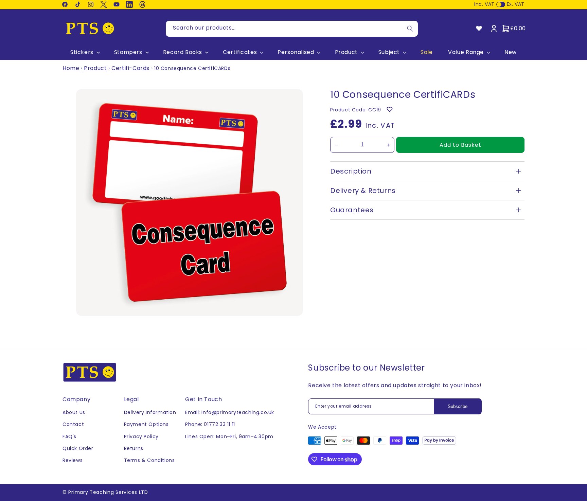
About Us (74, 412)
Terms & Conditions (149, 460)
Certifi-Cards (130, 68)
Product (346, 52)
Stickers (81, 52)
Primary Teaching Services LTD (108, 492)
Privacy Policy (141, 436)
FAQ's (69, 436)
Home (71, 68)
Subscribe (457, 406)
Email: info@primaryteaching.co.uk (229, 412)
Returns (133, 448)
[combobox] (291, 28)
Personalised (296, 52)
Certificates (240, 52)
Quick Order (78, 448)
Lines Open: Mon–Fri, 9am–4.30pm (229, 436)
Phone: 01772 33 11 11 (210, 424)
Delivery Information (150, 412)
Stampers (128, 52)
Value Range (466, 52)
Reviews (73, 460)
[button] (84, 52)
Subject (389, 52)
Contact (73, 424)
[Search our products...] (410, 28)
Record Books (182, 52)
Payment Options (146, 424)
